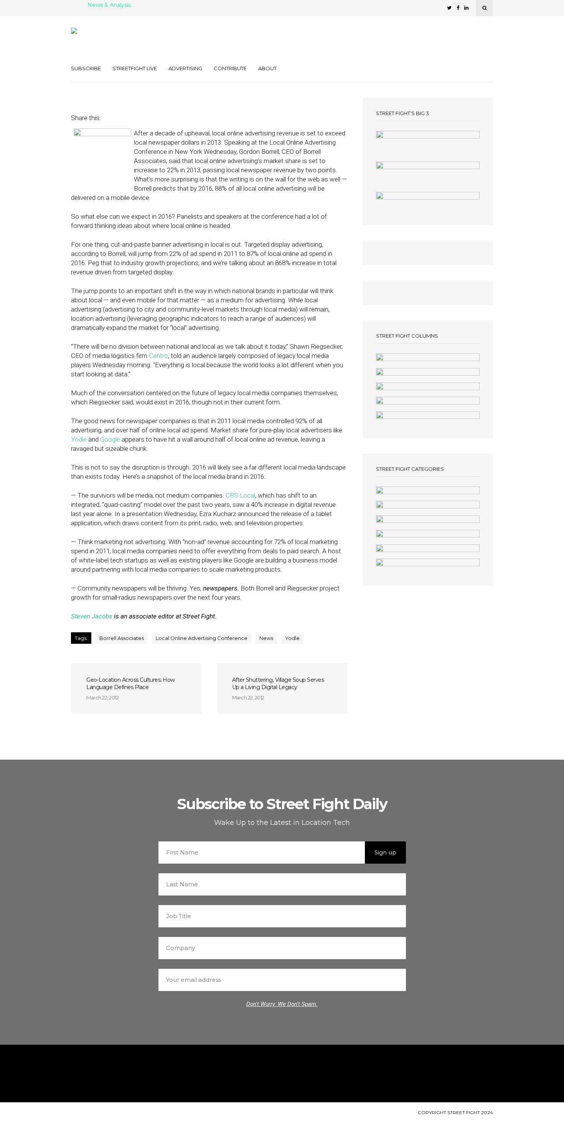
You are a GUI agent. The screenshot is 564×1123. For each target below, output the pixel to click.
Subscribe (86, 68)
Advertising (185, 68)
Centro (158, 355)
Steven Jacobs (91, 616)
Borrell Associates (121, 638)
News (266, 638)
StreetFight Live (134, 68)
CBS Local (240, 495)
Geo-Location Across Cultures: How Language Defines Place (130, 683)
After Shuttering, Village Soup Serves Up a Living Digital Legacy (278, 683)
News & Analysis (109, 5)
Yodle (79, 439)
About (267, 68)
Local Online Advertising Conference (201, 638)
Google (110, 439)
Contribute (230, 68)
